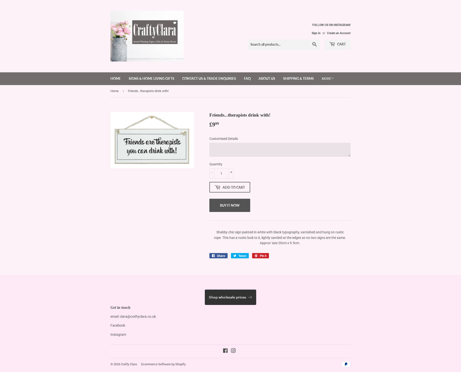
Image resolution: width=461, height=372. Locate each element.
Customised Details (223, 139)
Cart (341, 44)
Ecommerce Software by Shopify (163, 364)
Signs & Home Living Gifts (151, 78)
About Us (267, 78)
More (326, 79)
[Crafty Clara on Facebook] (225, 351)
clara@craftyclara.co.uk (138, 316)
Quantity (215, 164)
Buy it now (230, 205)
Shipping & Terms (298, 78)
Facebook (117, 325)
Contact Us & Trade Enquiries (209, 78)
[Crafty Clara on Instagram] (233, 351)
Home (115, 78)
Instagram (118, 334)
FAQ (247, 78)
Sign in (316, 33)
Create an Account (339, 33)
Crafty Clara (129, 364)
